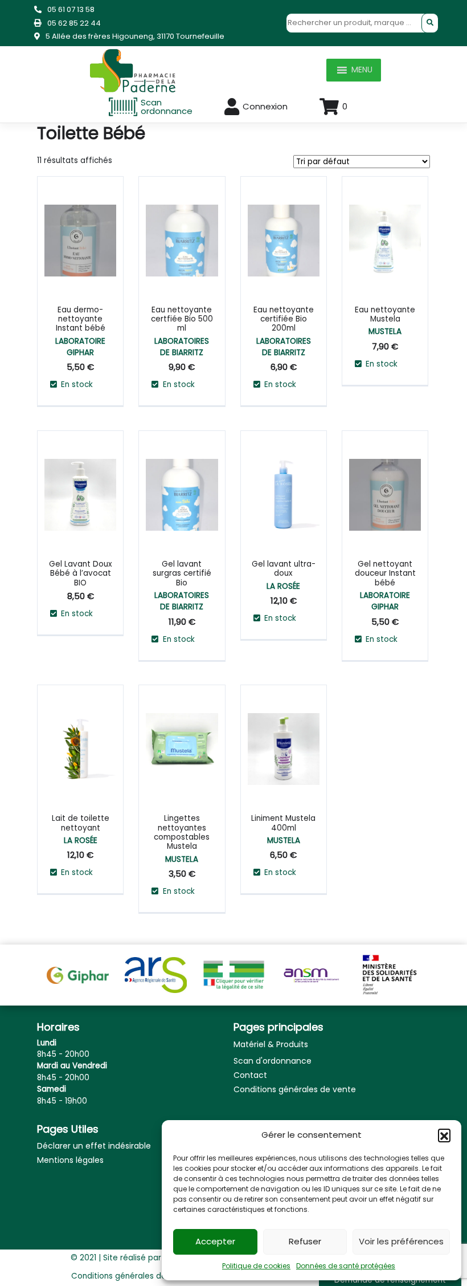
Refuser (305, 1241)
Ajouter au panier (96, 203)
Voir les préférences (401, 1241)
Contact (250, 1075)
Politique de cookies (256, 1266)
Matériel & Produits (270, 1044)
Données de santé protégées (345, 1266)
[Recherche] (430, 23)
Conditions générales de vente (294, 1089)
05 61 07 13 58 (71, 9)
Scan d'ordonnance (272, 1061)
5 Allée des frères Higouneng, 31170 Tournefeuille (135, 36)
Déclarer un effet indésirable (94, 1145)
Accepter (215, 1241)
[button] (444, 1135)
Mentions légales (70, 1160)
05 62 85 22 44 (74, 23)
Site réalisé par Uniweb (147, 1257)
